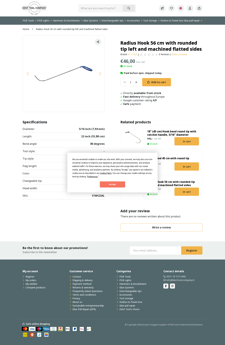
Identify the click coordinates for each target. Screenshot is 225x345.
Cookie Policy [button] (106, 173)
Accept (112, 184)
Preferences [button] (92, 176)
